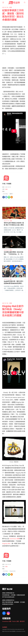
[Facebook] (3, 197)
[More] (11, 197)
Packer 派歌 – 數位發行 (18, 621)
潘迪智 (11, 193)
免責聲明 (4, 627)
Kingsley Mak (6, 543)
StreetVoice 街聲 (14, 539)
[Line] (9, 197)
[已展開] (3, 2)
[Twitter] (6, 197)
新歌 (10, 7)
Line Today (5, 193)
